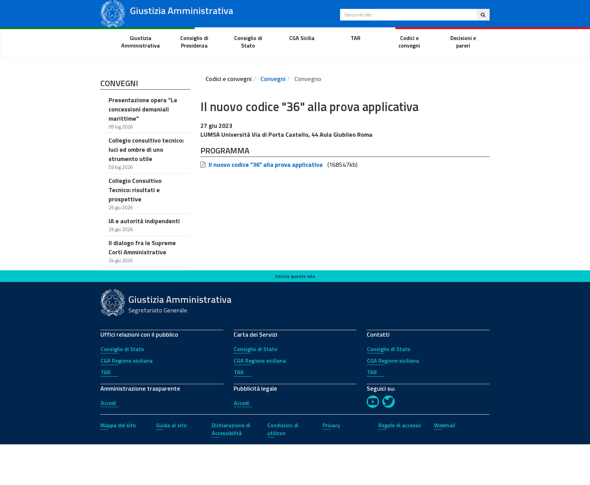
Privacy (331, 425)
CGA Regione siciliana (127, 360)
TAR (106, 372)
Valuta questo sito (295, 276)
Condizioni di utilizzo (282, 429)
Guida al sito (171, 425)
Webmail (444, 425)
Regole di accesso (399, 425)
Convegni (273, 78)
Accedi (108, 403)
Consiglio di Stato (122, 349)
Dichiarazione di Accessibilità (231, 429)
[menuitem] (141, 42)
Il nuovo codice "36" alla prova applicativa (265, 164)
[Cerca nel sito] (483, 15)
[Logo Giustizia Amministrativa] (112, 13)
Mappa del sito (118, 425)
